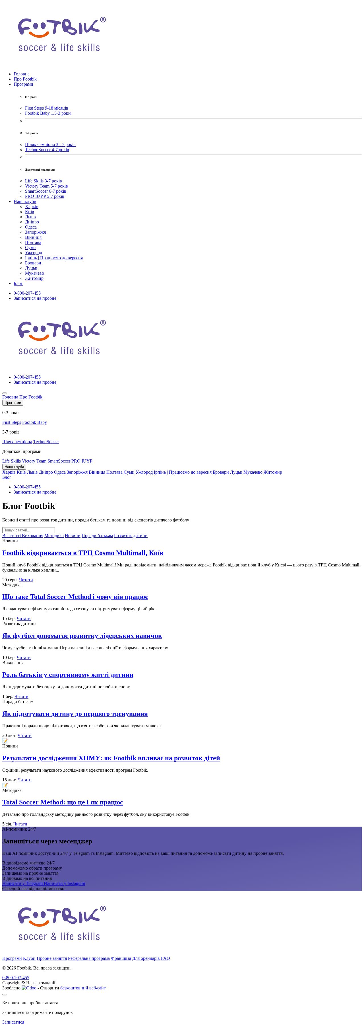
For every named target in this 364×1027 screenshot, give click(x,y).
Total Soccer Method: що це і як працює (62, 802)
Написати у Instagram (64, 883)
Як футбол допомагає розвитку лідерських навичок (82, 635)
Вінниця (33, 237)
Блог (18, 283)
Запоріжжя (35, 232)
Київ (29, 211)
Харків (31, 206)
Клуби (29, 958)
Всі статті (12, 535)
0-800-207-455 (27, 293)
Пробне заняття (52, 958)
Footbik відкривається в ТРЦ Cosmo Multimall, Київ (83, 552)
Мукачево (34, 273)
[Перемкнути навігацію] (4, 393)
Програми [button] (23, 84)
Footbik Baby (34, 422)
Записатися (13, 1022)
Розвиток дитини (131, 535)
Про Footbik (25, 79)
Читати (26, 579)
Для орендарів (146, 958)
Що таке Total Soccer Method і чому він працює (75, 596)
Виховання (32, 535)
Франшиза (121, 958)
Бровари (33, 262)
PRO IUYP (81, 461)
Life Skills (11, 461)
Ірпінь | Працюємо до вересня (54, 257)
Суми (30, 247)
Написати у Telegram (23, 883)
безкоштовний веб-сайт (83, 987)
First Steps (11, 422)
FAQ (165, 958)
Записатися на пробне (35, 298)
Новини (72, 535)
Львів (30, 216)
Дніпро (32, 221)
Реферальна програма (89, 958)
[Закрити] (4, 994)
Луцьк (31, 268)
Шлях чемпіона (17, 441)
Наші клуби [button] (25, 201)
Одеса (31, 227)
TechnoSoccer (46, 441)
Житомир (34, 278)
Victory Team (34, 461)
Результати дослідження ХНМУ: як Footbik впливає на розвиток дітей (111, 758)
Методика (54, 535)
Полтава (33, 242)
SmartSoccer (58, 461)
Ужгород (33, 252)
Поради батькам (97, 535)
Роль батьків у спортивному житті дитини (67, 674)
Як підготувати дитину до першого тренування (75, 713)
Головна (22, 73)
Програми (12, 958)
